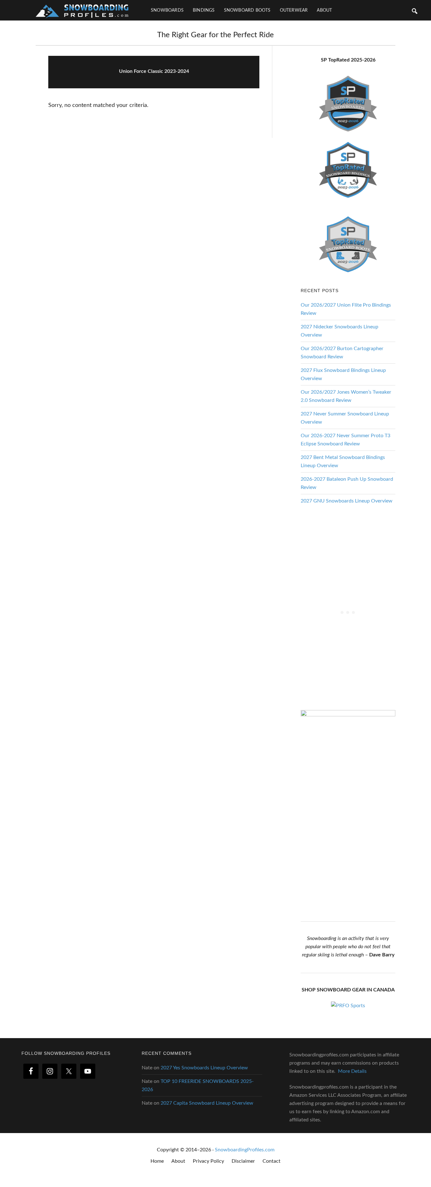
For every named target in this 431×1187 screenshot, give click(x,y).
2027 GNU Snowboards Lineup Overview (347, 500)
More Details (352, 1071)
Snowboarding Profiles (82, 10)
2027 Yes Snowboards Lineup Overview (204, 1067)
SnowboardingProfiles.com (245, 1149)
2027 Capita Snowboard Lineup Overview (207, 1103)
